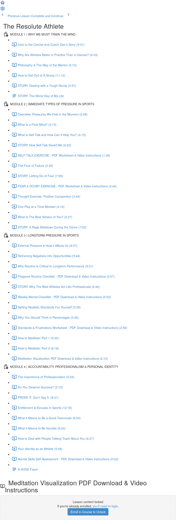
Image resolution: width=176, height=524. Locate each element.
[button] (2, 4)
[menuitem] (2, 10)
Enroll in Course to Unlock (88, 512)
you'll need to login (105, 506)
